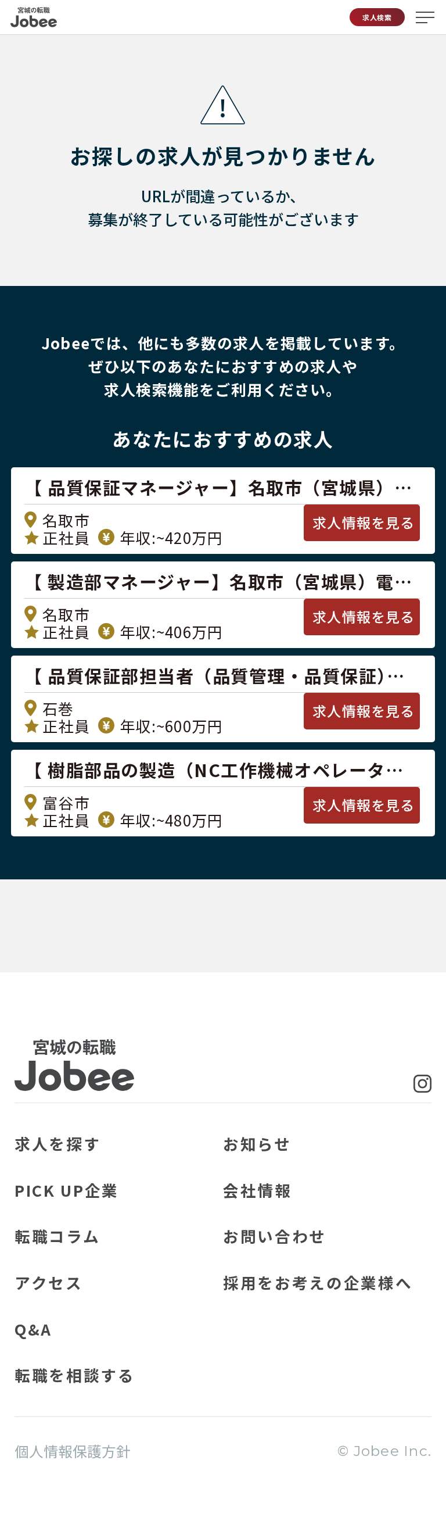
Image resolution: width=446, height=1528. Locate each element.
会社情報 (257, 1190)
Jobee (33, 17)
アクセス (49, 1282)
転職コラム (57, 1236)
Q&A (33, 1329)
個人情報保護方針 (73, 1451)
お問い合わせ (274, 1236)
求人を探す (57, 1143)
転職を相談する (75, 1375)
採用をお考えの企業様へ (317, 1282)
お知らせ (257, 1143)
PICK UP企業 (67, 1190)
